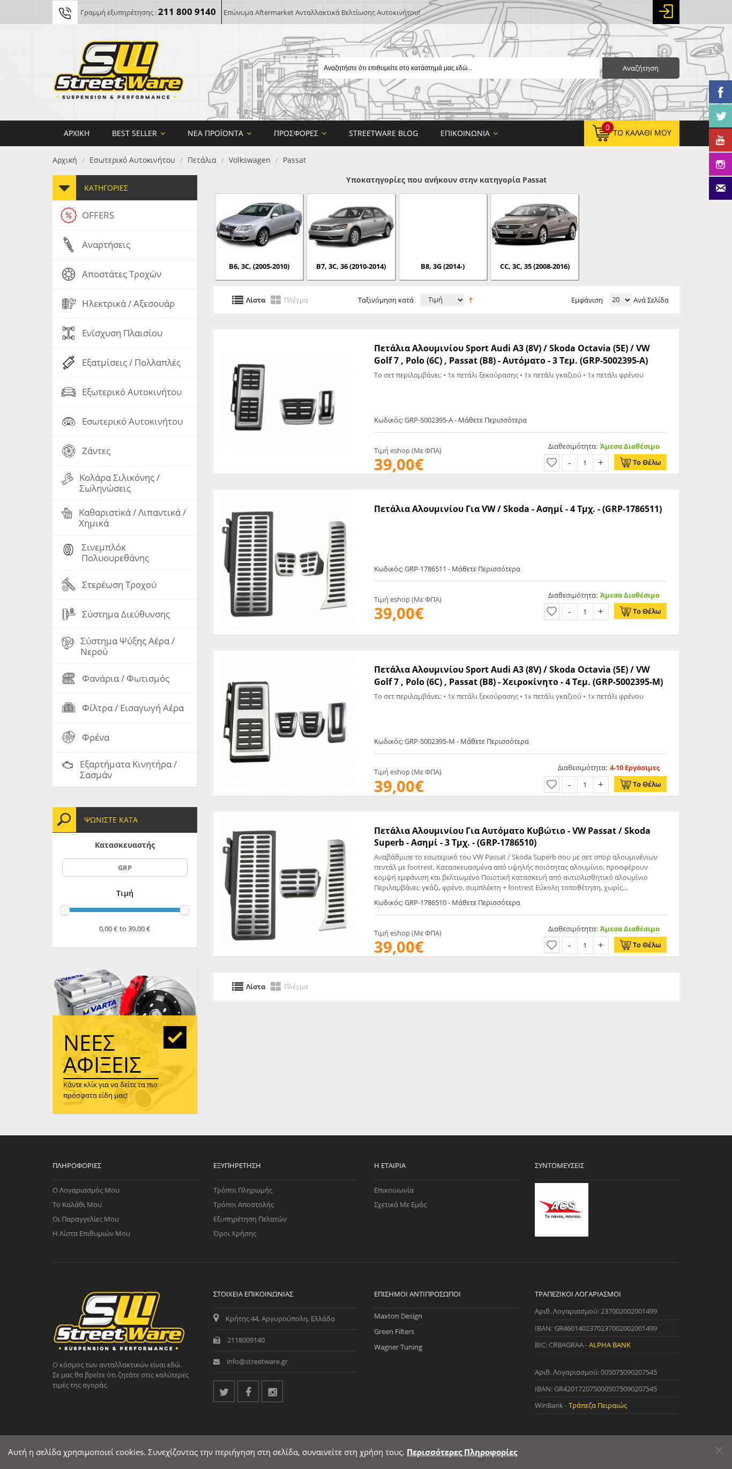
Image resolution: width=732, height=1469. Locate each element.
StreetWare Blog (383, 133)
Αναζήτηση (641, 68)
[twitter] (224, 1391)
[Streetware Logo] (119, 72)
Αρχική (65, 160)
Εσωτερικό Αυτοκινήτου (132, 160)
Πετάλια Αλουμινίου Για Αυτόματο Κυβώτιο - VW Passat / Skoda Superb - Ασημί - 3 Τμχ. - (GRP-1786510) (512, 836)
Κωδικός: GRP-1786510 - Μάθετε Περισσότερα (447, 902)
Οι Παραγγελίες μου (86, 1219)
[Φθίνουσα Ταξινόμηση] (471, 298)
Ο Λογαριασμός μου (86, 1190)
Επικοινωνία (394, 1190)
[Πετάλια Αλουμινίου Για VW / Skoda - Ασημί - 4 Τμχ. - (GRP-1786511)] (285, 495)
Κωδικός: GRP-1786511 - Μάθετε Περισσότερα (447, 569)
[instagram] (272, 1391)
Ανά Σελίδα (650, 300)
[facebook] (248, 1391)
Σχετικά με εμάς (400, 1204)
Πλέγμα (296, 299)
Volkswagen (250, 160)
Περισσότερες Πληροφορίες (462, 1452)
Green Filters (394, 1331)
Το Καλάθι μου (77, 1204)
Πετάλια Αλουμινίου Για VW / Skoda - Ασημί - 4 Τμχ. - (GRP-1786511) (518, 509)
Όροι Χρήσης (234, 1233)
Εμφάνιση (587, 300)
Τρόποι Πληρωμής (242, 1190)
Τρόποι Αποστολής (243, 1204)
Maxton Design (398, 1316)
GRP (125, 867)
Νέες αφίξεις (102, 1053)
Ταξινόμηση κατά (386, 300)
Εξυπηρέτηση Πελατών (250, 1219)
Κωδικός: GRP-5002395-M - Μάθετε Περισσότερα (451, 741)
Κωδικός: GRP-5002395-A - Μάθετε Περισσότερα (450, 420)
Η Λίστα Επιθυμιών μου (91, 1233)
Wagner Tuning (398, 1347)
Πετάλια (202, 160)
